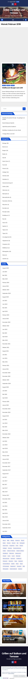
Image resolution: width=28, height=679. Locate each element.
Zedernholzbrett (13, 568)
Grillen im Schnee (11, 550)
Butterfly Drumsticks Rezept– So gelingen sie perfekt (12, 593)
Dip (3, 157)
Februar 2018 (5, 455)
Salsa (16, 561)
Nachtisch (13, 558)
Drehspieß (22, 543)
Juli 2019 (4, 419)
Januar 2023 (5, 318)
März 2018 (5, 452)
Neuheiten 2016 (6, 201)
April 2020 (5, 398)
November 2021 (6, 343)
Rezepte (12, 85)
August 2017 (5, 473)
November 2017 (6, 466)
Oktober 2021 (5, 347)
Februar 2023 (5, 315)
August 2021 (5, 351)
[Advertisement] (14, 42)
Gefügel (4, 172)
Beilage (4, 143)
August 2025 (5, 268)
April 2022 (5, 336)
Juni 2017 (4, 480)
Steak (17, 563)
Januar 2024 (5, 286)
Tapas (3, 229)
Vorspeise (4, 244)
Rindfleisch (5, 215)
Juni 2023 (4, 304)
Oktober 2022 (5, 325)
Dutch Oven (5, 161)
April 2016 (5, 513)
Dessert (13, 543)
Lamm (13, 556)
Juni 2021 (4, 358)
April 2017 (5, 488)
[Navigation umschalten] (13, 20)
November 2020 (6, 376)
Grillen (4, 85)
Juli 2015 (4, 531)
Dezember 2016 (6, 499)
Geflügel (5, 548)
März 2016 (5, 517)
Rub (3, 219)
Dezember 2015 (6, 524)
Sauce (4, 222)
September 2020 (6, 383)
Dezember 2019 (6, 408)
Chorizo (8, 543)
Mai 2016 (4, 509)
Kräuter (4, 556)
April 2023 (5, 311)
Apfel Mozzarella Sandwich (9, 126)
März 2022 (5, 340)
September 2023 (6, 293)
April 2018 (5, 448)
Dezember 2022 (6, 322)
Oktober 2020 (5, 379)
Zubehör (4, 258)
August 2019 (5, 416)
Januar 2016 (5, 520)
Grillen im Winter (20, 550)
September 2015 (6, 527)
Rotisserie (5, 561)
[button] (23, 19)
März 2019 (5, 430)
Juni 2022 (4, 329)
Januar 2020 (5, 405)
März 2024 (5, 279)
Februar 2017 (5, 495)
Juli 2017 (4, 477)
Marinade (4, 193)
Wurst (3, 255)
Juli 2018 (4, 441)
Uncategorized (6, 237)
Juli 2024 (4, 271)
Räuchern (4, 204)
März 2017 (5, 491)
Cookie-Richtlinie (11, 673)
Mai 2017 (4, 484)
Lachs (9, 556)
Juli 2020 (4, 390)
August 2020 (5, 387)
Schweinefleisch (6, 563)
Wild (24, 566)
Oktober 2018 (5, 437)
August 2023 (5, 297)
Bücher (4, 146)
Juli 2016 (4, 502)
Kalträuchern (18, 553)
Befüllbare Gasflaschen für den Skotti (11, 130)
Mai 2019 (4, 426)
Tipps (3, 233)
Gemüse (4, 175)
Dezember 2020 (6, 372)
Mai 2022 (4, 333)
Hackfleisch (5, 553)
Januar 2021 (5, 369)
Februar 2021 (5, 365)
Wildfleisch (5, 247)
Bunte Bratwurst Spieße (8, 123)
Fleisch (4, 168)
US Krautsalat (6, 566)
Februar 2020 (5, 401)
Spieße (4, 226)
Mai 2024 (4, 275)
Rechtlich (4, 208)
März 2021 (5, 361)
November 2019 (6, 412)
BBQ (8, 540)
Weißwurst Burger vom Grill (12, 88)
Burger (8, 85)
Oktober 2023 (5, 289)
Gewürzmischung (6, 183)
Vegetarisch (5, 240)
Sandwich (20, 561)
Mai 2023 (4, 307)
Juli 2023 (4, 300)
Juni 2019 (4, 423)
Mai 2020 (4, 394)
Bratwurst (17, 540)
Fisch (3, 164)
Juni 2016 (4, 506)
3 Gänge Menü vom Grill (8, 133)
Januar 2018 (5, 459)
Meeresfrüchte (6, 197)
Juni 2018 (4, 444)
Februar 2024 (5, 282)
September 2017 (6, 470)
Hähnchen (5, 190)
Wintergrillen (5, 251)
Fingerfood (12, 545)
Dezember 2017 (6, 462)
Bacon (4, 540)
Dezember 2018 (6, 434)
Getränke (4, 179)
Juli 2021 (4, 354)
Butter (3, 154)
